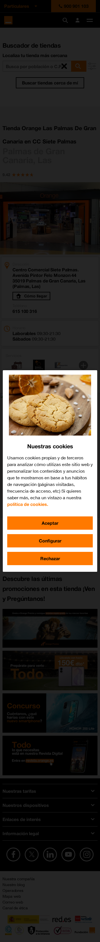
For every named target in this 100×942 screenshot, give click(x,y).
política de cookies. (27, 504)
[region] (50, 471)
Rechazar (50, 558)
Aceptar (50, 523)
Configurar (50, 541)
